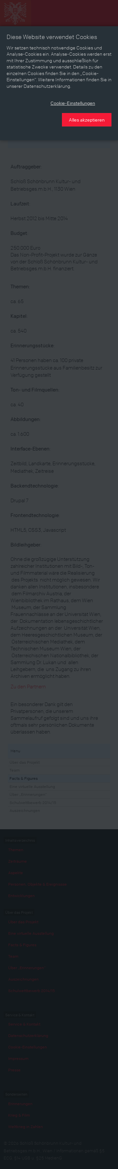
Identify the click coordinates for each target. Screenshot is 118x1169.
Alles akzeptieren (87, 120)
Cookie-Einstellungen (72, 103)
